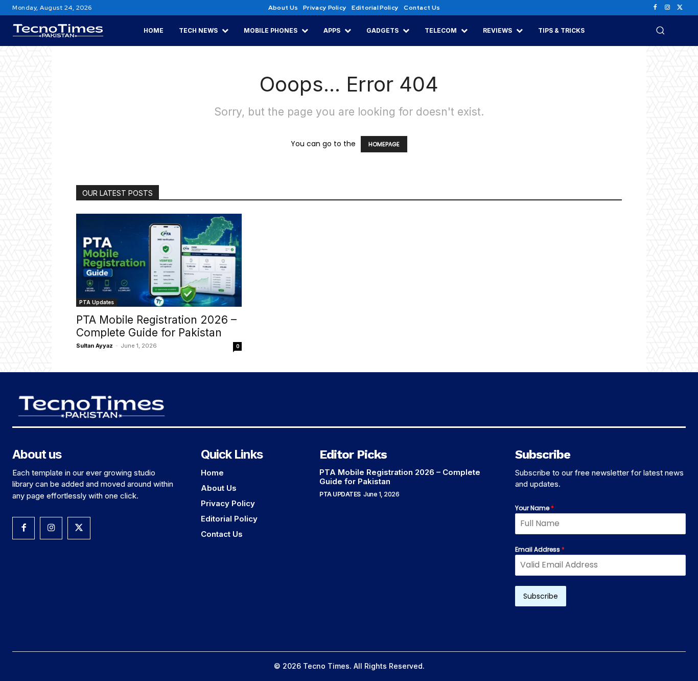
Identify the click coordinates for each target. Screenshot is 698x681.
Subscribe (540, 596)
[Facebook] (655, 8)
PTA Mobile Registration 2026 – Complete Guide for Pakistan (156, 326)
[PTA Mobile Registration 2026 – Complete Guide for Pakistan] (159, 260)
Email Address (540, 549)
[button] (660, 30)
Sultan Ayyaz (94, 345)
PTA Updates (96, 302)
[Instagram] (667, 8)
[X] (679, 8)
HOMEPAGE (384, 144)
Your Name (534, 508)
